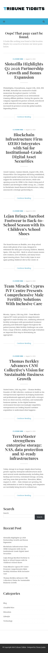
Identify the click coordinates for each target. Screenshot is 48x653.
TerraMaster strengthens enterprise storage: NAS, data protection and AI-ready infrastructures (24, 447)
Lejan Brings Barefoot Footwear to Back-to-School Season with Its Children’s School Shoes (24, 224)
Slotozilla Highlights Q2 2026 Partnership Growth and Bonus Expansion (24, 70)
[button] (2, 21)
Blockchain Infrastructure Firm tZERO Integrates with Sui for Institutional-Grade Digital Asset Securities (24, 148)
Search (6, 513)
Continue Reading (24, 117)
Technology (7, 621)
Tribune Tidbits (20, 647)
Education (7, 612)
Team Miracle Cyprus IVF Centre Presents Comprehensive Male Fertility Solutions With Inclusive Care (24, 294)
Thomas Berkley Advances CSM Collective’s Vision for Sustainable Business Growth (24, 369)
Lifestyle (6, 616)
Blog (5, 603)
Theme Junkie (41, 647)
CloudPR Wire (18, 59)
